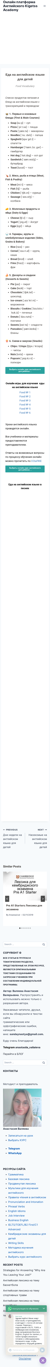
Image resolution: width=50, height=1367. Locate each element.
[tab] (20, 928)
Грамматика (15, 1174)
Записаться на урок (20, 1135)
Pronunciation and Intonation (25, 1201)
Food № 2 (25, 396)
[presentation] (25, 886)
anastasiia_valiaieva (27, 1047)
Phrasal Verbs (16, 1206)
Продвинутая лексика (22, 1183)
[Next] (43, 899)
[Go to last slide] (7, 899)
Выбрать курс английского (25, 1256)
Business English (18, 1220)
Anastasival (14, 915)
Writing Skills (16, 1243)
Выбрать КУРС (17, 1140)
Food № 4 (25, 404)
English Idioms (17, 1211)
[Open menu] (44, 6)
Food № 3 (25, 400)
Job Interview (16, 1215)
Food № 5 (25, 408)
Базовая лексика (18, 1179)
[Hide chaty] (42, 1360)
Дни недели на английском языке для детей (12, 838)
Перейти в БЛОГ (13, 1054)
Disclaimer (25, 1358)
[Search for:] (25, 944)
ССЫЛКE (36, 460)
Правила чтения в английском (27, 1197)
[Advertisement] (25, 38)
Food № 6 (25, 412)
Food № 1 (25, 392)
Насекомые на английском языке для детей (38, 838)
